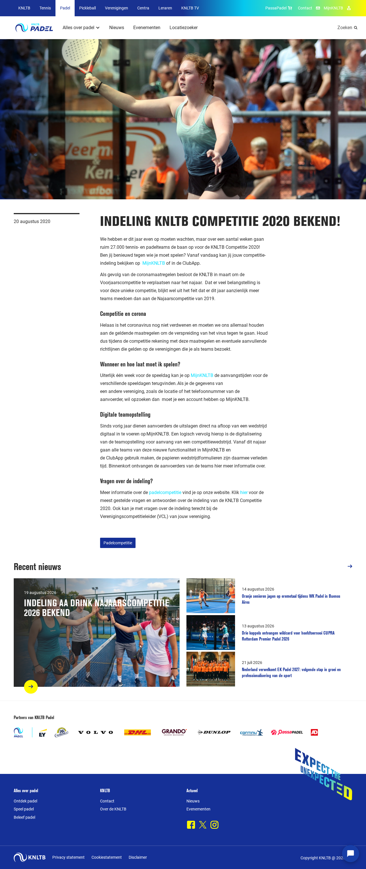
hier (244, 492)
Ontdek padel (25, 801)
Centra (143, 8)
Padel (65, 8)
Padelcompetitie (118, 543)
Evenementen (146, 27)
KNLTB (24, 8)
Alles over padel (78, 27)
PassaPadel (276, 8)
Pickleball (87, 8)
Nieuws (116, 27)
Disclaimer (138, 857)
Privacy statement (68, 857)
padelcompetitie (165, 492)
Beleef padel (24, 817)
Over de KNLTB (113, 809)
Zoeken (344, 27)
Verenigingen (116, 8)
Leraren (165, 8)
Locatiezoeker (184, 27)
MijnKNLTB (333, 8)
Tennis (45, 8)
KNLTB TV (190, 8)
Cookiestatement (107, 857)
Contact (305, 8)
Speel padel (24, 809)
